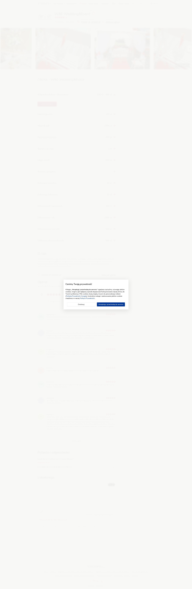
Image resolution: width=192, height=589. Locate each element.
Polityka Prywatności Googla (76, 296)
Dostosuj (81, 304)
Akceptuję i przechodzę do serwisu (110, 304)
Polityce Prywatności (87, 298)
